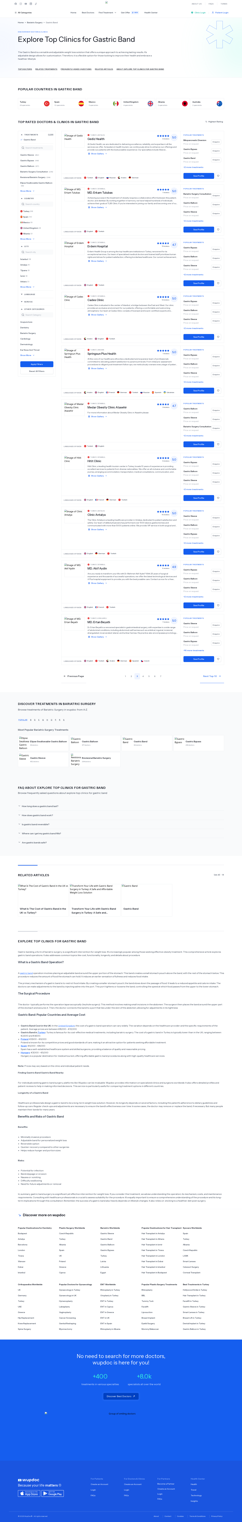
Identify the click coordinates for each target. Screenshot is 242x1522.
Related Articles (104, 69)
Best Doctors (88, 12)
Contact (168, 1516)
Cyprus (62, 1272)
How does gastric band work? (37, 815)
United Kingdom (32, 228)
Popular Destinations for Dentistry (35, 1228)
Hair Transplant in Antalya (153, 1233)
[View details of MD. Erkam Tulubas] (74, 194)
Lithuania (104, 1267)
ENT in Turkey (106, 1301)
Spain (27, 217)
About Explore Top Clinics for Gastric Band (140, 69)
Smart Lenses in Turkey (193, 1312)
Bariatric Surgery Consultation (36, 171)
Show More (25, 191)
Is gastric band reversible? (35, 824)
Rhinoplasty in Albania (110, 1329)
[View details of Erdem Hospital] (74, 248)
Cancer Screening (67, 1318)
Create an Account (99, 1484)
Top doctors (25, 69)
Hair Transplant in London (153, 1256)
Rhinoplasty (147, 1290)
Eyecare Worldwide (192, 1228)
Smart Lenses (189, 1261)
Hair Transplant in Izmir (152, 1244)
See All (217, 874)
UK (60, 1256)
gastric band (26, 973)
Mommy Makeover (150, 1329)
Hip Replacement (26, 1318)
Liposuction (147, 1312)
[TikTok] (36, 4)
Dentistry (24, 327)
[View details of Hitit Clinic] (74, 462)
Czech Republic (66, 1233)
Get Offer (129, 12)
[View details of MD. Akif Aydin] (74, 570)
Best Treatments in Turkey (196, 1284)
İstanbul (25, 259)
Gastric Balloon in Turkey (194, 1329)
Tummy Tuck (147, 1301)
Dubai (20, 1267)
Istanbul (21, 1272)
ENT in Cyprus (106, 1306)
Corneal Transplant (191, 1272)
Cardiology (25, 339)
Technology (196, 1495)
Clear (50, 134)
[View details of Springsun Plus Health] (74, 355)
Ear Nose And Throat (30, 350)
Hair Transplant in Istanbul (153, 1267)
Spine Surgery (24, 1329)
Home (73, 12)
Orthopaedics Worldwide (30, 1284)
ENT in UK (105, 1318)
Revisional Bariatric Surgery (35, 177)
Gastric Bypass (29, 160)
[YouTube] (26, 4)
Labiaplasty (64, 1306)
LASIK (185, 1256)
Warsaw (21, 1261)
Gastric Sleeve (29, 155)
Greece (62, 1267)
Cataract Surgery (191, 1267)
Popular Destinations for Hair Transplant (162, 1228)
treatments (38, 134)
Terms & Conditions (197, 1516)
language (29, 294)
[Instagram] (21, 4)
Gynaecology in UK (67, 1295)
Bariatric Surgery (28, 333)
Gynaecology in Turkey (69, 1290)
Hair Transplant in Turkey (194, 1295)
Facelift (145, 1306)
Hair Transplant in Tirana (153, 1250)
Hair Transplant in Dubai (152, 1261)
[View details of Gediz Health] (74, 140)
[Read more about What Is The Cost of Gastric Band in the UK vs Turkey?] (43, 894)
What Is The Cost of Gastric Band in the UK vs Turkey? (43, 910)
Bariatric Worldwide (110, 1228)
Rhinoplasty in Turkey (110, 1290)
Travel (193, 1490)
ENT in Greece (107, 1312)
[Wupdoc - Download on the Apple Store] (29, 1493)
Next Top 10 (210, 676)
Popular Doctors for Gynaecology (75, 1284)
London (21, 1250)
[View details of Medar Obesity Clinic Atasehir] (74, 409)
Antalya (25, 265)
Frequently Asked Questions (76, 69)
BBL (143, 1295)
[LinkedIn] (31, 4)
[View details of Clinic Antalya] (74, 516)
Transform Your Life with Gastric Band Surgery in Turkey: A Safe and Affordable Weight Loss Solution (94, 911)
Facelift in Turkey (190, 1301)
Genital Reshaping (67, 1323)
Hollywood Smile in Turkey (195, 1290)
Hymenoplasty (66, 1301)
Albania (28, 233)
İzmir (23, 276)
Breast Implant (148, 1318)
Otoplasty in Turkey (109, 1295)
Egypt (103, 1272)
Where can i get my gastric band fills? (41, 833)
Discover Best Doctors (119, 1396)
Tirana (21, 1256)
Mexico (28, 222)
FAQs (93, 1495)
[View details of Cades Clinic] (74, 301)
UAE (20, 1306)
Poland (62, 1261)
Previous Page (76, 676)
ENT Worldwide (108, 1284)
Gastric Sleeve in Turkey (194, 1306)
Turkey (28, 211)
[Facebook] (16, 4)
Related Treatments (46, 69)
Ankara (24, 281)
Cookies (180, 1516)
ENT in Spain (106, 1323)
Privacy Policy (216, 1516)
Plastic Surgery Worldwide (72, 1228)
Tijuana (25, 270)
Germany (22, 1295)
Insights (194, 1501)
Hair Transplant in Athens (153, 1239)
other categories (34, 309)
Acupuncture (26, 322)
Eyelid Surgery (148, 1323)
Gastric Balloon (29, 166)
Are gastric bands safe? (34, 842)
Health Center (151, 12)
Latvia (103, 1261)
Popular (22, 719)
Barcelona (22, 1244)
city (26, 246)
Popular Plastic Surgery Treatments (159, 1284)
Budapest (22, 1233)
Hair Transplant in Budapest (154, 1272)
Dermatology (26, 344)
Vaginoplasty (65, 1312)
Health (194, 1484)
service (28, 301)
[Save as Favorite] (218, 176)
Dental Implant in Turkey (194, 1323)
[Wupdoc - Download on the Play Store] (52, 1493)
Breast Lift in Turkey (192, 1318)
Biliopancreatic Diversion (194, 140)
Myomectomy (65, 1329)
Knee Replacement (27, 1323)
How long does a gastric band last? (40, 806)
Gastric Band (30, 139)
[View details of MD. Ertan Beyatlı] (74, 623)
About (156, 1516)
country (29, 198)
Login (93, 1490)
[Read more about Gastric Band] (147, 894)
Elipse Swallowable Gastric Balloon (36, 184)
